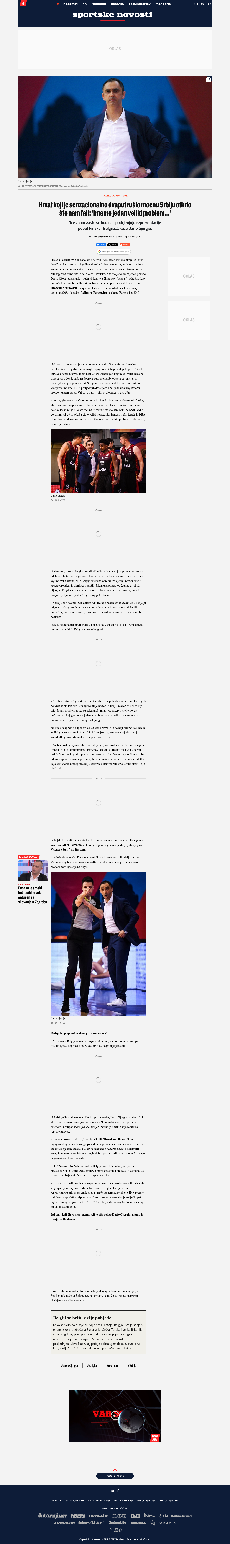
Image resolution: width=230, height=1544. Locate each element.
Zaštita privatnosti (124, 1501)
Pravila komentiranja (99, 1501)
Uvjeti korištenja (75, 1501)
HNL (85, 4)
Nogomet (70, 4)
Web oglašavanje (146, 1501)
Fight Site (163, 4)
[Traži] (209, 4)
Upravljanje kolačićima (114, 1509)
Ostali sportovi (140, 4)
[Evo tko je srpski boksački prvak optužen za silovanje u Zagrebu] (33, 870)
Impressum (57, 1501)
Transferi (99, 4)
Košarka (117, 4)
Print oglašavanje (168, 1501)
